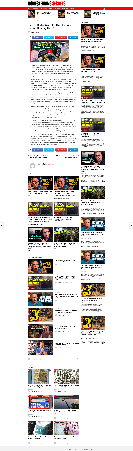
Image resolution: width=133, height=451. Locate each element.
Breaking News (66, 195)
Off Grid (67, 198)
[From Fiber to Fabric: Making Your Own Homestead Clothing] (66, 376)
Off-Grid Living (44, 8)
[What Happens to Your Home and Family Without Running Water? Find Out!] (40, 299)
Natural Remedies (58, 198)
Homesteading (36, 8)
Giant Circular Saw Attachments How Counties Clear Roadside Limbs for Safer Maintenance (66, 244)
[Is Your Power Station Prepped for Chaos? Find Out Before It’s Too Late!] (87, 14)
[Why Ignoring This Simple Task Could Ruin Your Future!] (40, 347)
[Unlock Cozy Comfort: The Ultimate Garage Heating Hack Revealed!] (1, 225)
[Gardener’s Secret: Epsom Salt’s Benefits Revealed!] (40, 428)
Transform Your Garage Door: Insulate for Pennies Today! (66, 437)
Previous (28, 14)
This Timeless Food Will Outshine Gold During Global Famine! (66, 311)
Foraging (56, 197)
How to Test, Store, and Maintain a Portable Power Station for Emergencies (65, 219)
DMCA (99, 447)
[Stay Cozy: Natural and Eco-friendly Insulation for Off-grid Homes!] (40, 376)
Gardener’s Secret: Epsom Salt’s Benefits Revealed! (38, 437)
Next (104, 14)
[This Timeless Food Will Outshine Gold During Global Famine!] (40, 315)
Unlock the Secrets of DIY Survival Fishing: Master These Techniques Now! (65, 411)
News (29, 195)
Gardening (51, 8)
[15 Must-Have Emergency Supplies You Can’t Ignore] (40, 402)
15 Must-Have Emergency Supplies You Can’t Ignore (39, 411)
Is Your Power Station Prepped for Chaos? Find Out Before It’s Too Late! (100, 13)
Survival (72, 8)
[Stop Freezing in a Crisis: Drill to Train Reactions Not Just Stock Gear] (31, 14)
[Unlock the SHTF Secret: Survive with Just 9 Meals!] (40, 331)
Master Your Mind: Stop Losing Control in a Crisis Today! (73, 13)
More (96, 50)
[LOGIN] (104, 8)
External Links (75, 449)
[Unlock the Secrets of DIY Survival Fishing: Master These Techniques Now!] (66, 402)
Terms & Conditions (84, 449)
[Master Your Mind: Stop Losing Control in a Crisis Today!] (61, 14)
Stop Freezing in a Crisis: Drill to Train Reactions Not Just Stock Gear (44, 13)
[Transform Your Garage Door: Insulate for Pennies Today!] (66, 428)
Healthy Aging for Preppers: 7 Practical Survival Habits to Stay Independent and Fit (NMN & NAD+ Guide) (39, 245)
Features (73, 195)
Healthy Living (65, 8)
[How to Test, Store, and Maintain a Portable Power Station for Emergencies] (66, 209)
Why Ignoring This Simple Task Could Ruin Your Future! (67, 344)
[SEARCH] (101, 8)
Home (29, 8)
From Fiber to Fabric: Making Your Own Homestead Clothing (66, 386)
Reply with (77, 359)
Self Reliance (57, 8)
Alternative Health (58, 195)
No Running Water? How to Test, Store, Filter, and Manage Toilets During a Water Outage (91, 267)
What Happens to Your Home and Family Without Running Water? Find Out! (66, 296)
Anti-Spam (69, 449)
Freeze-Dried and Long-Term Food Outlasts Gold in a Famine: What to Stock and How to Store (92, 333)
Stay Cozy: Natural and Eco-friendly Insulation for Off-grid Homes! (39, 386)
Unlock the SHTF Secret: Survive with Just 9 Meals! (65, 327)
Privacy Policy (92, 449)
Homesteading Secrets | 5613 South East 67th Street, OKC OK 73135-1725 (81, 447)
